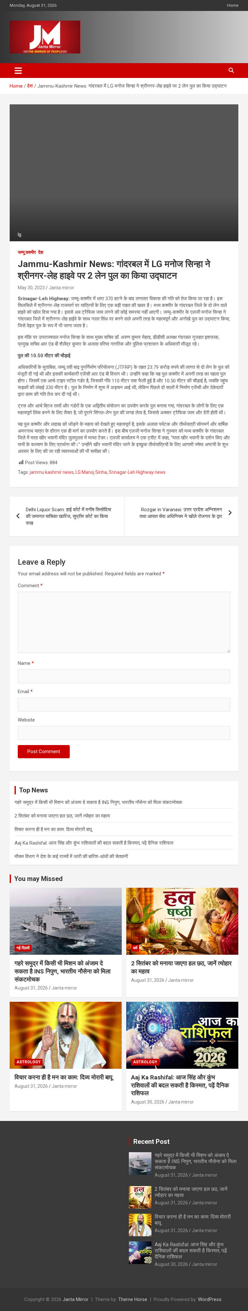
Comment (30, 586)
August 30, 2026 (147, 1102)
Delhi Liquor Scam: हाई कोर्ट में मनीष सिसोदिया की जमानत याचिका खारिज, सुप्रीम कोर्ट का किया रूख (68, 516)
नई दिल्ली (23, 948)
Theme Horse (132, 1299)
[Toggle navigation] (18, 70)
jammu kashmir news (52, 472)
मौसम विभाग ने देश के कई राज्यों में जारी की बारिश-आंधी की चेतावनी (71, 856)
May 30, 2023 (31, 287)
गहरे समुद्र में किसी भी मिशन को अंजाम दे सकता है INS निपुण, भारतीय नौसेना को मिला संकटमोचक (98, 802)
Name (26, 663)
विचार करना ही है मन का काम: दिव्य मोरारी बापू (53, 829)
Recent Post (151, 1141)
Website (26, 720)
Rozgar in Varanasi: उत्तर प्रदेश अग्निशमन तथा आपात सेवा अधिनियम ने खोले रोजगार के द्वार (181, 513)
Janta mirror (61, 287)
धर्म (135, 948)
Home (232, 5)
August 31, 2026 (31, 987)
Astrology (28, 1062)
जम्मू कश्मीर (27, 252)
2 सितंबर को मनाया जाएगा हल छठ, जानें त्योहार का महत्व (62, 816)
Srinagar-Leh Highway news (137, 472)
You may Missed (38, 879)
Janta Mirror (75, 1299)
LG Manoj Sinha (91, 472)
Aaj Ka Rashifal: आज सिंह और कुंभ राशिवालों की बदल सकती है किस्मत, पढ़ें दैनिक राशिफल (94, 843)
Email (25, 691)
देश (40, 252)
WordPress (210, 1299)
